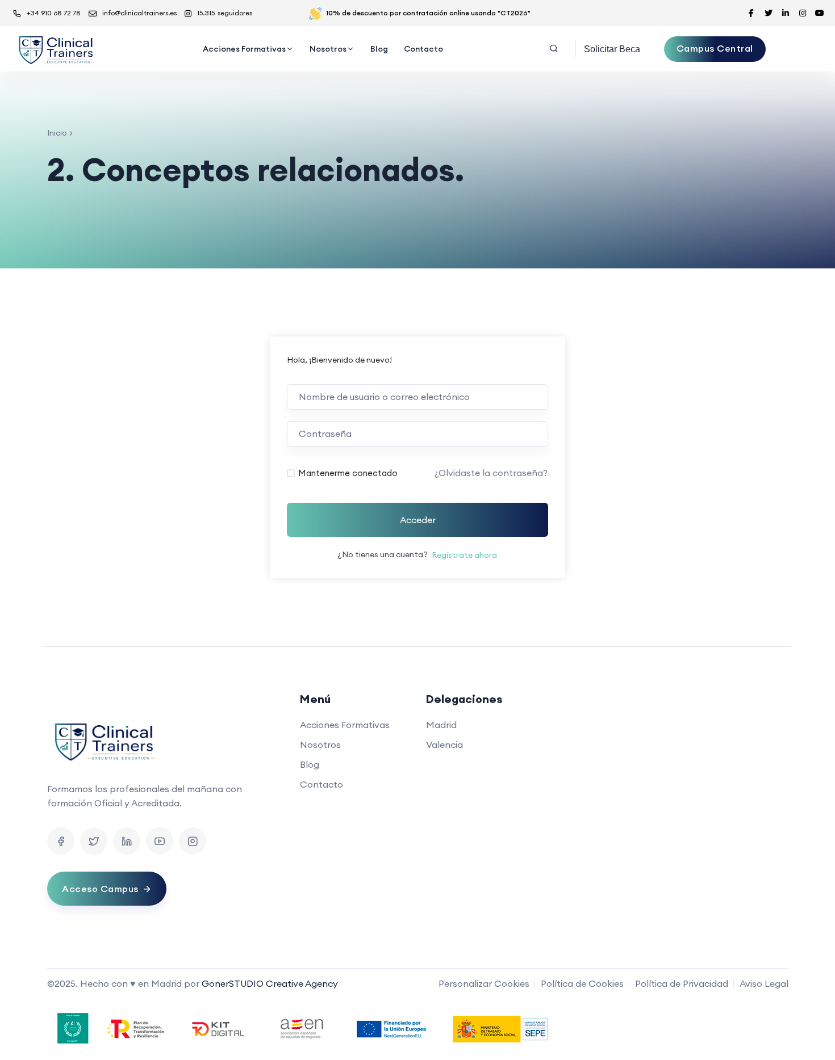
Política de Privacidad (681, 983)
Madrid (441, 724)
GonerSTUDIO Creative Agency (270, 983)
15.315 (224, 13)
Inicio (57, 133)
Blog (379, 49)
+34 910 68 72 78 (54, 13)
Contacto (423, 49)
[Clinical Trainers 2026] (55, 48)
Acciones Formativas (244, 49)
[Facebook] (60, 841)
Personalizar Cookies (484, 983)
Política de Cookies (582, 983)
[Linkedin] (126, 841)
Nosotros (328, 49)
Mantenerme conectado (348, 473)
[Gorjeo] (93, 841)
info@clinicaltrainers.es (139, 13)
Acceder (418, 519)
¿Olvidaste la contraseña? (491, 472)
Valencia (444, 744)
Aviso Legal (764, 983)
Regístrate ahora (464, 555)
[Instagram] (192, 841)
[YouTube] (159, 841)
